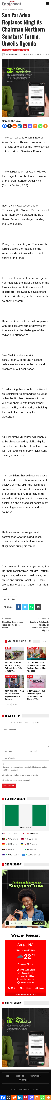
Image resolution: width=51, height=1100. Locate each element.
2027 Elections (11, 676)
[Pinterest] (25, 126)
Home (8, 1075)
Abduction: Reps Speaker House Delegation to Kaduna (13, 625)
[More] (45, 126)
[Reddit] (14, 126)
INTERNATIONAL (33, 648)
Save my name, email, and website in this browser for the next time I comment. (25, 768)
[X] (9, 126)
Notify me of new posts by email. (17, 780)
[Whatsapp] (40, 126)
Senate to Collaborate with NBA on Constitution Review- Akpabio (39, 626)
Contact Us (23, 1080)
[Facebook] (4, 126)
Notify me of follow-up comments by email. (21, 775)
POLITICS (25, 50)
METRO (8, 648)
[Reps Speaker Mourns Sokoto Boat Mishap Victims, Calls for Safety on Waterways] (14, 653)
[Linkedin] (20, 126)
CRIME (30, 676)
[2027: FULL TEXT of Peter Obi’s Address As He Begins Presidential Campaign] (14, 681)
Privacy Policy (35, 1075)
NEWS (18, 50)
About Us (20, 1075)
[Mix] (35, 126)
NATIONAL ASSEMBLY (9, 50)
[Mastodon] (30, 126)
